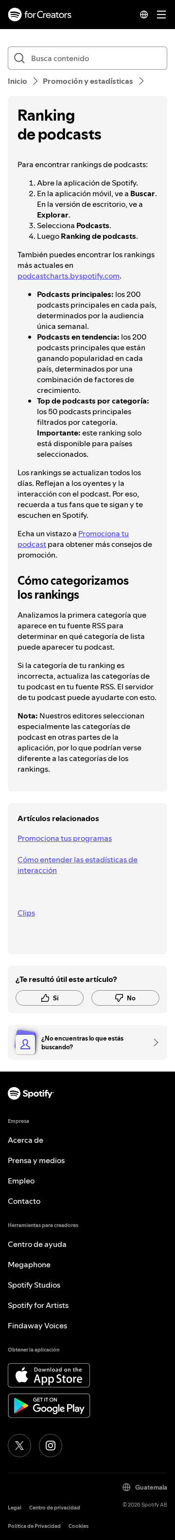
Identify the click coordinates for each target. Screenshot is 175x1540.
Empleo (21, 1180)
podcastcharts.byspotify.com (69, 275)
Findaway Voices (37, 1325)
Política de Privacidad (34, 1526)
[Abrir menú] (161, 14)
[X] (19, 1445)
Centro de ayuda (37, 1244)
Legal (14, 1507)
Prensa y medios (36, 1160)
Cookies (78, 1526)
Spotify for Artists (38, 1305)
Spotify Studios (34, 1284)
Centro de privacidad (54, 1507)
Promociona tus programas (65, 838)
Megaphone (29, 1264)
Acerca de (25, 1140)
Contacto (24, 1201)
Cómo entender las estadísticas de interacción (78, 864)
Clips (26, 912)
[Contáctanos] (152, 1042)
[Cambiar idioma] (144, 14)
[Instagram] (50, 1445)
